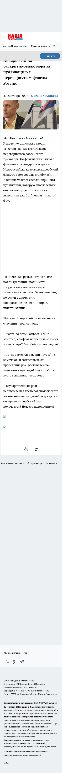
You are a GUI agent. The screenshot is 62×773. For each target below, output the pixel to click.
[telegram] (37, 449)
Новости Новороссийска (15, 46)
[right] (58, 46)
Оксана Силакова (44, 96)
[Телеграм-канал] (22, 661)
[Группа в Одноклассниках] (14, 661)
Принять (50, 55)
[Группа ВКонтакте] (6, 661)
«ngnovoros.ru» (28, 680)
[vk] (26, 449)
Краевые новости (40, 46)
